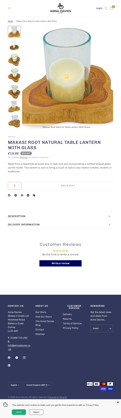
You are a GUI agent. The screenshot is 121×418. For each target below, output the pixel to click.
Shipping (24, 157)
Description (17, 216)
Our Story (40, 312)
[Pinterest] (23, 195)
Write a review (60, 263)
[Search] (106, 8)
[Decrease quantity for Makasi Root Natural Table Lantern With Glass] (10, 185)
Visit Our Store (43, 316)
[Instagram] (26, 357)
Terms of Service (72, 323)
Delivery (67, 314)
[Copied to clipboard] (35, 195)
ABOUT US (41, 306)
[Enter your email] (110, 328)
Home (10, 21)
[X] (16, 195)
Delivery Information (24, 224)
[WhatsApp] (29, 195)
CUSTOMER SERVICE (74, 307)
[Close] (117, 402)
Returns (67, 318)
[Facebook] (10, 195)
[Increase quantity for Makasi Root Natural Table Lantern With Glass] (19, 185)
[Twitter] (18, 357)
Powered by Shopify (57, 397)
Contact (39, 329)
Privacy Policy (70, 328)
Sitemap (40, 334)
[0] (111, 8)
